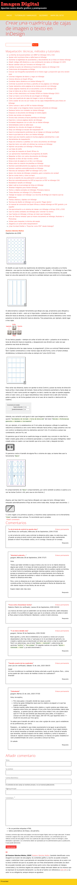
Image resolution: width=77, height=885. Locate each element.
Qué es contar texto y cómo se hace (22, 175)
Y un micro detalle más (19, 631)
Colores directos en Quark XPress (21, 79)
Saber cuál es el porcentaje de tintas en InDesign (26, 185)
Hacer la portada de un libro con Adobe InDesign (26, 134)
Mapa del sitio (57, 15)
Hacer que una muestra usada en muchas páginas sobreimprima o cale (34, 137)
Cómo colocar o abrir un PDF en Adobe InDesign (26, 105)
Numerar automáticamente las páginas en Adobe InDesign (29, 166)
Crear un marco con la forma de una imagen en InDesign (29, 96)
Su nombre (9, 769)
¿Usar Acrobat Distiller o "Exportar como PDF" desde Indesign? (31, 226)
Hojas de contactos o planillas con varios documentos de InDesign (32, 142)
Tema (7, 760)
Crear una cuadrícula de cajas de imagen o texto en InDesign (30, 98)
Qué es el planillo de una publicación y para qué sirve (28, 178)
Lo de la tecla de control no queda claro (23, 529)
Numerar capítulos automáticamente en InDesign (26, 168)
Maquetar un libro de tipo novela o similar (23, 158)
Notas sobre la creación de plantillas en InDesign (26, 163)
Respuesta (65, 543)
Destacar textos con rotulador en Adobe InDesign (26, 110)
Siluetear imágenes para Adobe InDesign (23, 187)
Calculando (15, 691)
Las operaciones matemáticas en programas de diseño (28, 154)
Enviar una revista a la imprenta (20, 115)
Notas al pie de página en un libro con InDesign (25, 161)
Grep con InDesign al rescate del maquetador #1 (26, 130)
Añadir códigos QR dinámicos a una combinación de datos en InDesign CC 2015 (37, 62)
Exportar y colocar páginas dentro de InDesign (25, 120)
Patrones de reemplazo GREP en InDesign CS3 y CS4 (28, 171)
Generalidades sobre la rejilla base (21, 125)
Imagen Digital (20, 4)
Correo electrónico (12, 778)
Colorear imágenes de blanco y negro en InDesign (26, 76)
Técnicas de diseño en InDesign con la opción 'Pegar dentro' (30, 202)
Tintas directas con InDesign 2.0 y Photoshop (25, 192)
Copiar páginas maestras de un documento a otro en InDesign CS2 (32, 89)
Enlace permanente (62, 529)
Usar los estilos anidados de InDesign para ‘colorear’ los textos (31, 212)
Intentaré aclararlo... (18, 555)
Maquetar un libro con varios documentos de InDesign (28, 156)
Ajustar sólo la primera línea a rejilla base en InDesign (28, 57)
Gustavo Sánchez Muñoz (15, 231)
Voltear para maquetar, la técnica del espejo (24, 221)
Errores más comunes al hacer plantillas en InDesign (27, 117)
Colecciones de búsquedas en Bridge (22, 69)
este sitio (63, 870)
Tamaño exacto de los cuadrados (21, 663)
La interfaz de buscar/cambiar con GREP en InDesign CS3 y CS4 (32, 55)
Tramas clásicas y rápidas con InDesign (23, 199)
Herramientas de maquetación (19, 139)
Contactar (40, 25)
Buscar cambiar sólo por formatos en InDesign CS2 (27, 64)
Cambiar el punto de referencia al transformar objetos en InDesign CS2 (34, 67)
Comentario (9, 798)
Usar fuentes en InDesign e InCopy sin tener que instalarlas (30, 214)
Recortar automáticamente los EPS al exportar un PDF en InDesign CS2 (34, 180)
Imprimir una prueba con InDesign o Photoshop (25, 146)
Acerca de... (12, 25)
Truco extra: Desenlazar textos (20, 605)
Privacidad (4, 881)
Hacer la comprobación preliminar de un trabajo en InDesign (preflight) (34, 132)
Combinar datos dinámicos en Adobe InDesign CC (26, 81)
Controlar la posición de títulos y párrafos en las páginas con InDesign (34, 84)
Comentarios (26, 25)
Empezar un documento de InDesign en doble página (27, 113)
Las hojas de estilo (15, 149)
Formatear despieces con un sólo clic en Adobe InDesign (29, 122)
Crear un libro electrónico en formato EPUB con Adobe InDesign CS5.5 (34, 93)
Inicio (9, 15)
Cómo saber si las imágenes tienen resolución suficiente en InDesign (33, 108)
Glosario (43, 15)
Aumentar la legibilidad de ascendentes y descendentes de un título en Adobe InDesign (40, 60)
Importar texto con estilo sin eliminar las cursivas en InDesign (30, 144)
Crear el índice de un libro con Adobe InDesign (25, 91)
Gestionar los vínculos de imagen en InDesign (25, 127)
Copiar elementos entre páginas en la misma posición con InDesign (32, 86)
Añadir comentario (13, 519)
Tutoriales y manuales (25, 15)
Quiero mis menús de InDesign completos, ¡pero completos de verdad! (34, 173)
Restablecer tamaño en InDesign (20, 183)
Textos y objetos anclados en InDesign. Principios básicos (29, 190)
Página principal (11, 789)
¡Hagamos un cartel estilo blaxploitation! (23, 224)
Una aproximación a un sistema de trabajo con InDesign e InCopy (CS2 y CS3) (37, 209)
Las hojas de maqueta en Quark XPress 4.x (24, 151)
